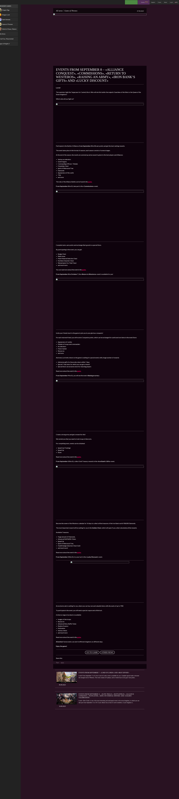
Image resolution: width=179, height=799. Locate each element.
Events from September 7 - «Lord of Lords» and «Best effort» (104, 672)
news (62, 662)
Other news (107, 652)
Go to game (92, 652)
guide (84, 270)
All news (59, 11)
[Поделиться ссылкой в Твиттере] (81, 658)
